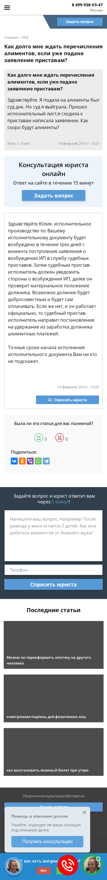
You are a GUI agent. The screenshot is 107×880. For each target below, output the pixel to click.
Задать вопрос (80, 21)
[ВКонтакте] (14, 461)
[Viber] (30, 461)
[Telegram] (46, 461)
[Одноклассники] (22, 461)
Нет (44, 870)
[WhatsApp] (38, 461)
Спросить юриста (70, 399)
